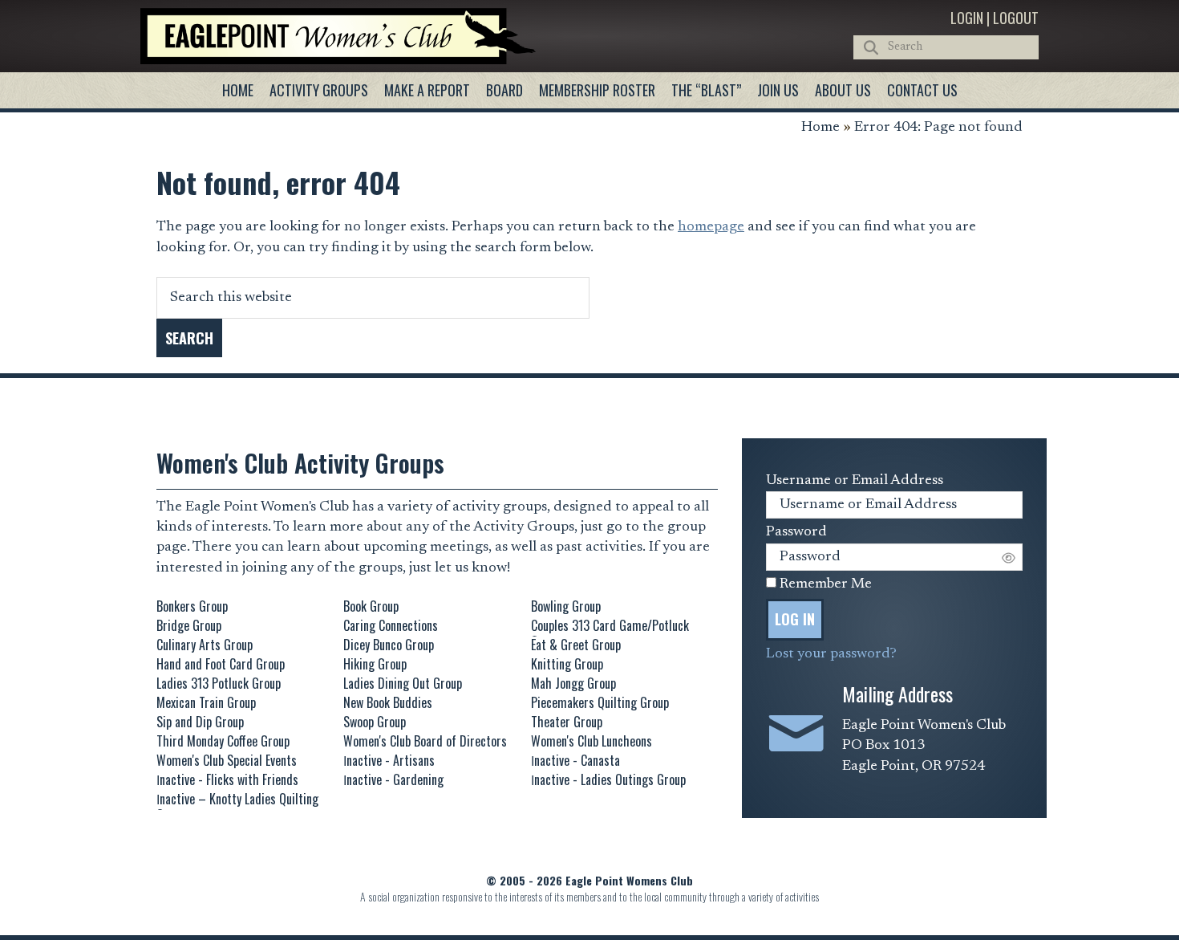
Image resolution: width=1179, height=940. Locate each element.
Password (796, 532)
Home (820, 127)
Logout (1016, 17)
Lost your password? (831, 654)
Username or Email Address (854, 481)
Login (966, 17)
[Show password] (1009, 557)
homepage (711, 227)
